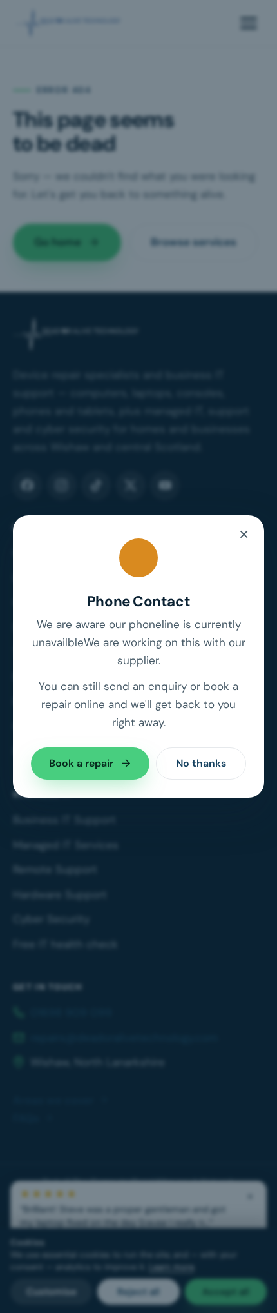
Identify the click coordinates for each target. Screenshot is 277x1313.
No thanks (201, 763)
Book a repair (81, 763)
